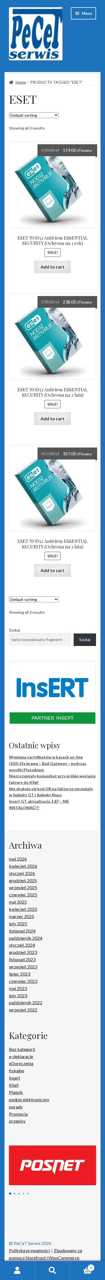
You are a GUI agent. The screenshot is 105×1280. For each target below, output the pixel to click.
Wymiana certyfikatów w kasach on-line (46, 757)
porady (16, 1106)
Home (21, 82)
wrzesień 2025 (23, 887)
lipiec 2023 (19, 973)
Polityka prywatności (29, 1250)
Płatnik (16, 1092)
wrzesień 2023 (23, 966)
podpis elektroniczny (29, 1099)
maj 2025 (18, 901)
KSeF (14, 1085)
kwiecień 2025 (23, 909)
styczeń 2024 (22, 945)
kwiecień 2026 (23, 866)
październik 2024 (25, 938)
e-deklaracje (21, 1056)
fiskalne (16, 1070)
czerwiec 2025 (23, 894)
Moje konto (17, 1270)
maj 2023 (18, 988)
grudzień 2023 (23, 952)
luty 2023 (18, 995)
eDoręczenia (21, 1063)
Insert (14, 1077)
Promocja (18, 1114)
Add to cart (52, 266)
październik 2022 (25, 1002)
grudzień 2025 (23, 880)
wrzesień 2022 (23, 1009)
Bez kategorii (22, 1049)
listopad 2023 (22, 959)
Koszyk (81, 1266)
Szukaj (14, 630)
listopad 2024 (22, 930)
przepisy (17, 1121)
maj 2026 (18, 858)
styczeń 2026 (22, 873)
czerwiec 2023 (23, 981)
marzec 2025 (21, 916)
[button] (10, 1193)
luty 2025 (18, 923)
